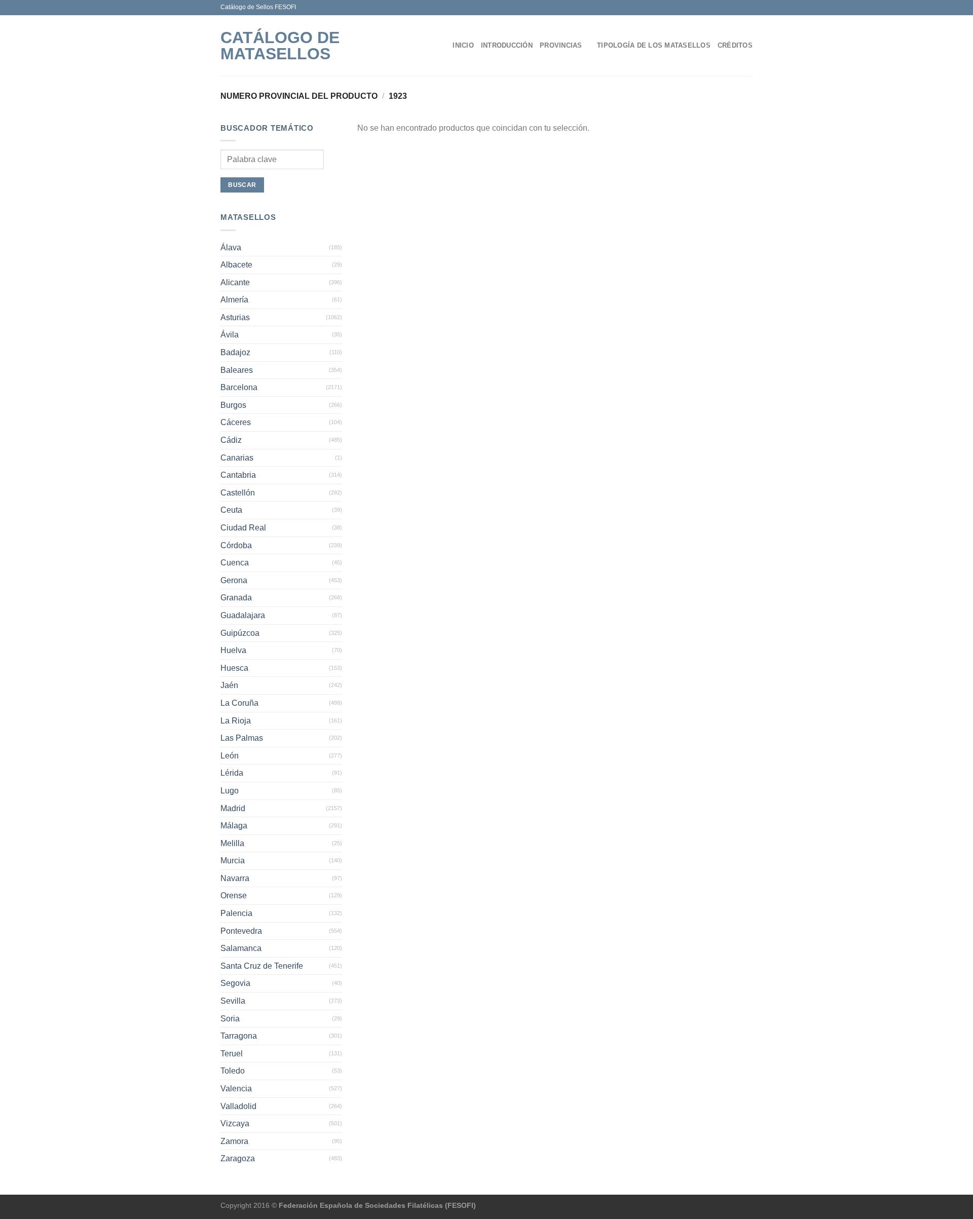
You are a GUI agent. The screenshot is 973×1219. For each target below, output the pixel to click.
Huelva (233, 650)
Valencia (236, 1088)
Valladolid (238, 1106)
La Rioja (235, 720)
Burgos (233, 405)
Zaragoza (237, 1158)
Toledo (232, 1070)
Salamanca (240, 948)
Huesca (234, 668)
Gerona (233, 580)
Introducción (507, 45)
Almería (234, 299)
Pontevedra (241, 931)
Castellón (237, 492)
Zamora (234, 1141)
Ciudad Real (243, 527)
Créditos (735, 45)
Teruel (231, 1053)
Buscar (242, 184)
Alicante (235, 282)
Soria (230, 1018)
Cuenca (234, 562)
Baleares (236, 370)
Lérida (231, 773)
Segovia (235, 983)
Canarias (236, 457)
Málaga (233, 825)
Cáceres (235, 422)
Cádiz (231, 440)
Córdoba (236, 545)
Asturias (235, 317)
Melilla (232, 843)
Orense (233, 895)
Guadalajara (242, 615)
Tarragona (238, 1036)
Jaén (229, 685)
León (229, 755)
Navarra (234, 878)
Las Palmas (241, 738)
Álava (230, 247)
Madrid (232, 808)
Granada (236, 597)
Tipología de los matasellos (653, 45)
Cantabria (238, 475)
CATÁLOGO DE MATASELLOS (280, 45)
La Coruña (239, 703)
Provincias (561, 45)
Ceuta (231, 510)
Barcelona (238, 387)
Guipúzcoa (239, 633)
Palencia (236, 913)
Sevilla (232, 1001)
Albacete (236, 264)
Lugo (229, 790)
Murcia (232, 860)
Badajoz (235, 352)
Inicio (463, 45)
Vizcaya (234, 1123)
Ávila (229, 334)
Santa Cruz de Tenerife (261, 966)
